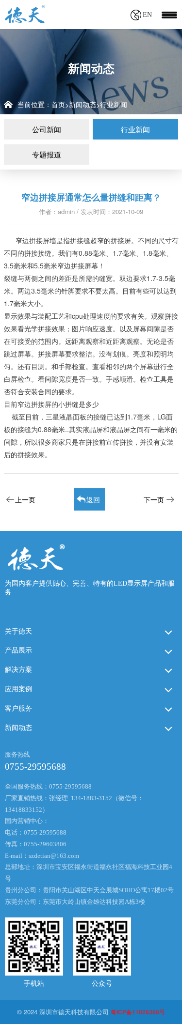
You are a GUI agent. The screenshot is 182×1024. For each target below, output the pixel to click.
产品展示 (18, 650)
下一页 (154, 499)
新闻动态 (82, 104)
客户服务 (18, 708)
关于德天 (18, 631)
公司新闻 (46, 129)
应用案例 (18, 689)
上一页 (25, 499)
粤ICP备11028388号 (138, 1012)
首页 (58, 104)
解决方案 (18, 669)
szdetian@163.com (54, 855)
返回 (93, 499)
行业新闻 (113, 104)
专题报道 (46, 154)
